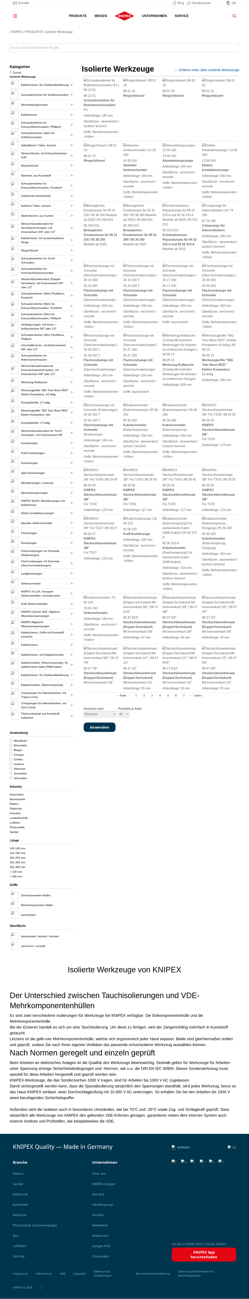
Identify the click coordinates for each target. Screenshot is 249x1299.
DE (234, 1147)
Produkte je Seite (129, 708)
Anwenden (236, 48)
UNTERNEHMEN (154, 16)
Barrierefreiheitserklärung (153, 1273)
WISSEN (101, 16)
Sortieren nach (94, 708)
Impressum (20, 1273)
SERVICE (182, 16)
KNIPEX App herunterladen (204, 1254)
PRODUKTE (78, 16)
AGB (62, 1273)
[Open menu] (20, 16)
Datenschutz (44, 1273)
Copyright (79, 1273)
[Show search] (233, 16)
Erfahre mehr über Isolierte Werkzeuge (209, 70)
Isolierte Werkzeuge (59, 32)
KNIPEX (17, 32)
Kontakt (183, 1147)
